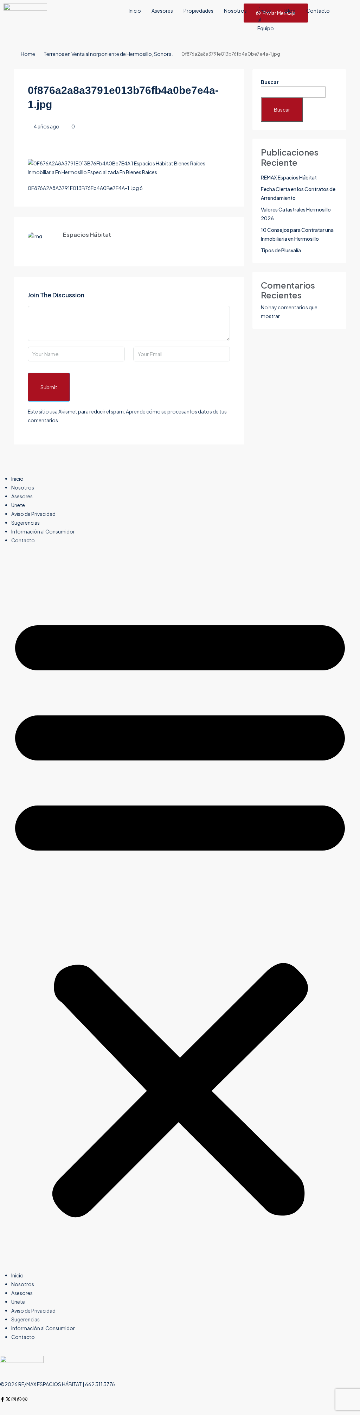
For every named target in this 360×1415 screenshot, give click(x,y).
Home (28, 54)
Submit (48, 387)
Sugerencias (25, 522)
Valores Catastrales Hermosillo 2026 (296, 213)
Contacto (318, 10)
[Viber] (24, 1399)
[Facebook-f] (2, 1399)
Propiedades (198, 10)
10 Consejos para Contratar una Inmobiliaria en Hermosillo (297, 234)
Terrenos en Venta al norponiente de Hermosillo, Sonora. (108, 54)
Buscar (270, 82)
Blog (290, 10)
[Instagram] (13, 1399)
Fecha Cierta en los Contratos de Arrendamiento (298, 193)
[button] (180, 910)
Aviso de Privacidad (33, 514)
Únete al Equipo (265, 19)
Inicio (135, 10)
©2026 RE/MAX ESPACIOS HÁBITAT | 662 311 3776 (57, 1384)
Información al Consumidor (43, 531)
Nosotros (235, 10)
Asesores (162, 10)
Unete (18, 505)
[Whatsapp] (19, 1399)
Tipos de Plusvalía (281, 250)
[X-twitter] (8, 1399)
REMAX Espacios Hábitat (289, 177)
